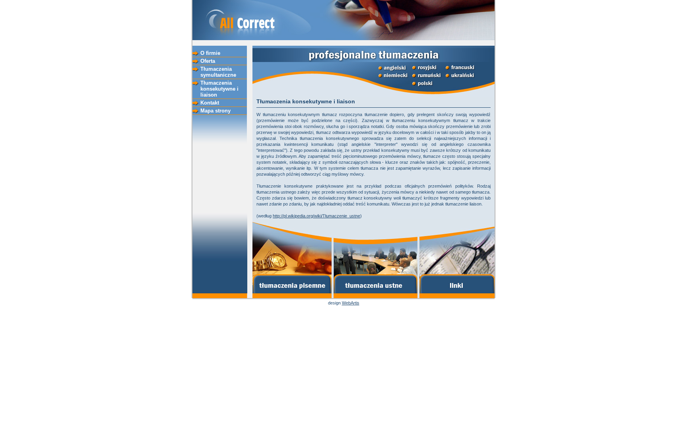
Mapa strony (215, 111)
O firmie (210, 53)
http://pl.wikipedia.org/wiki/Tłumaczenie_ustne (316, 215)
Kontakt (209, 103)
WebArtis (350, 303)
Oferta (207, 61)
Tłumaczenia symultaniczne (218, 72)
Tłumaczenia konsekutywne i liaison (219, 89)
